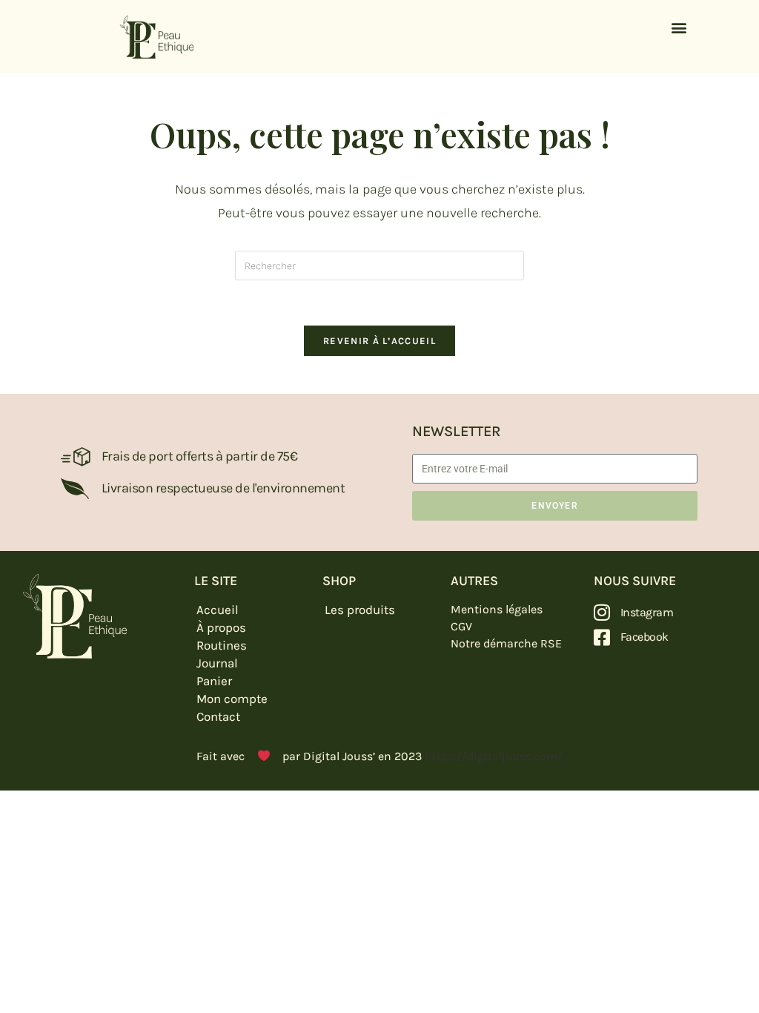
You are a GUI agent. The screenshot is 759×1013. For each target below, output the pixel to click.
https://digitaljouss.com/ (494, 756)
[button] (678, 27)
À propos (221, 627)
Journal (217, 663)
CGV (461, 626)
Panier (214, 680)
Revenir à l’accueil (379, 340)
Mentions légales (497, 609)
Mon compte (232, 698)
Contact (218, 716)
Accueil (217, 609)
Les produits (360, 609)
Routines (221, 645)
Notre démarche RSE (506, 643)
